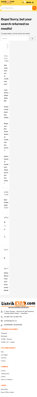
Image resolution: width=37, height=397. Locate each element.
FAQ (2, 352)
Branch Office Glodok (7, 392)
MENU (29, 3)
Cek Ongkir (4, 355)
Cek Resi (3, 358)
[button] (23, 2)
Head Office (4, 389)
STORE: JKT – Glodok (8, 342)
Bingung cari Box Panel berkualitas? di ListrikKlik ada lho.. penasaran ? (4, 137)
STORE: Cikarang (6, 339)
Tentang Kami (5, 373)
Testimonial (7, 208)
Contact (3, 361)
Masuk (6, 276)
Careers (3, 376)
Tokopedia (4, 333)
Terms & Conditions (7, 379)
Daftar (6, 273)
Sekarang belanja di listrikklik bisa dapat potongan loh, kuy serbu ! (4, 170)
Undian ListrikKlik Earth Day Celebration (4, 112)
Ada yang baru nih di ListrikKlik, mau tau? (4, 74)
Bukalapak (4, 336)
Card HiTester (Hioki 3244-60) (4, 95)
